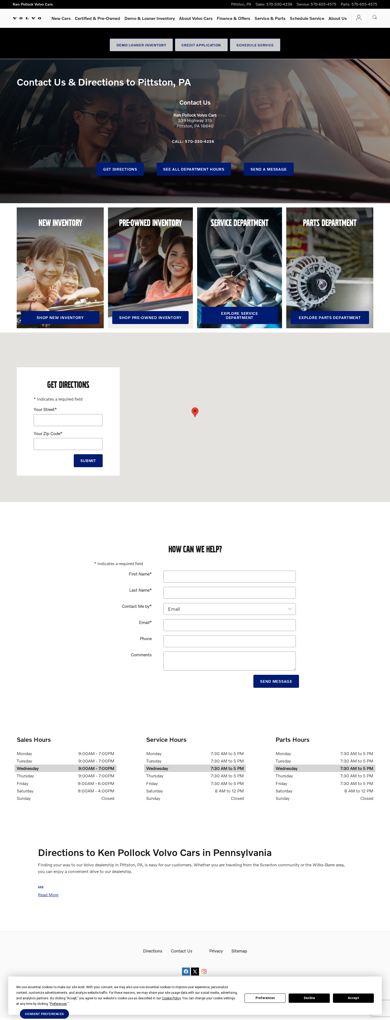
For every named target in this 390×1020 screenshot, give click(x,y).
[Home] (27, 18)
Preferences (265, 998)
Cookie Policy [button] (171, 998)
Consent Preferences (44, 1013)
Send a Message (268, 169)
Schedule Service (307, 18)
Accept (353, 998)
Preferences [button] (58, 1004)
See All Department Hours (193, 169)
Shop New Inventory (60, 317)
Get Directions (120, 169)
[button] (48, 894)
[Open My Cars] (357, 18)
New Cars (61, 18)
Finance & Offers (233, 18)
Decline (309, 998)
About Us (337, 18)
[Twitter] (195, 967)
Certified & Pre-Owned (97, 18)
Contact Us (181, 950)
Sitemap (239, 950)
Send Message (276, 681)
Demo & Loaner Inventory (149, 18)
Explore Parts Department (330, 317)
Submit (88, 460)
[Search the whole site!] (374, 17)
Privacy (216, 950)
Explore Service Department (239, 315)
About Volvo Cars (196, 18)
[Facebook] (186, 967)
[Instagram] (204, 967)
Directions (152, 950)
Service (269, 18)
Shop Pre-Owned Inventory (150, 317)
